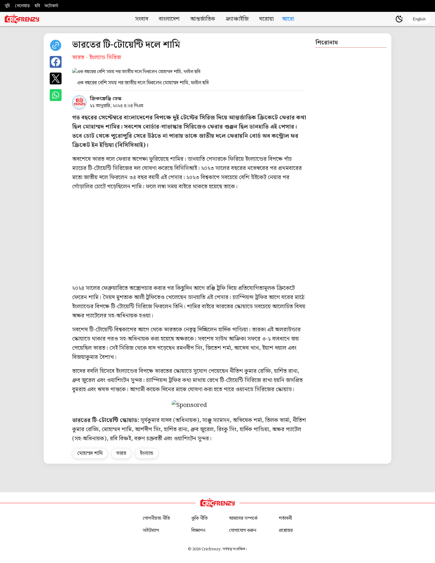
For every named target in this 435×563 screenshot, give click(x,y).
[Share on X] (56, 78)
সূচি (7, 6)
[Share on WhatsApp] (56, 95)
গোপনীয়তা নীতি (156, 518)
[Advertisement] (249, 237)
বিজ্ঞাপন (198, 530)
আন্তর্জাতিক (202, 19)
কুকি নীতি (199, 518)
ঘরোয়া (266, 19)
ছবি (37, 6)
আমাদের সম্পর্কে (243, 518)
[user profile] (389, 19)
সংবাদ (141, 19)
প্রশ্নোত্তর (286, 530)
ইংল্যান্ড (146, 453)
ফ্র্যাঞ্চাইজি (237, 19)
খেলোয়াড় (22, 6)
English (419, 19)
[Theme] (399, 19)
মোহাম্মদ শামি (90, 453)
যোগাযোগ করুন (242, 530)
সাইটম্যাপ (151, 530)
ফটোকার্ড (51, 6)
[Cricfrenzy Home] (22, 19)
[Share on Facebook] (56, 62)
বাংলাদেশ (169, 19)
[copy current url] (56, 45)
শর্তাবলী (285, 518)
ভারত (121, 453)
